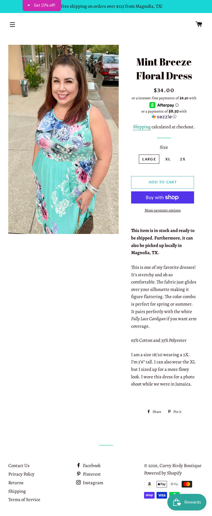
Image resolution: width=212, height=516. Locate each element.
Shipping (142, 127)
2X (183, 159)
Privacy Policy (21, 474)
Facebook (91, 465)
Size (164, 147)
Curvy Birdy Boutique (181, 465)
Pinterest (91, 474)
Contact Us (19, 465)
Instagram (92, 482)
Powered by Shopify (163, 473)
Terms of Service (24, 499)
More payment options (163, 210)
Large (149, 159)
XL (168, 159)
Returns (15, 482)
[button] (164, 114)
